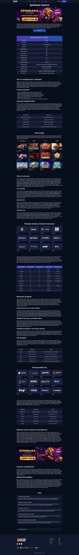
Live (33, 140)
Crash (45, 140)
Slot (56, 140)
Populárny (21, 140)
